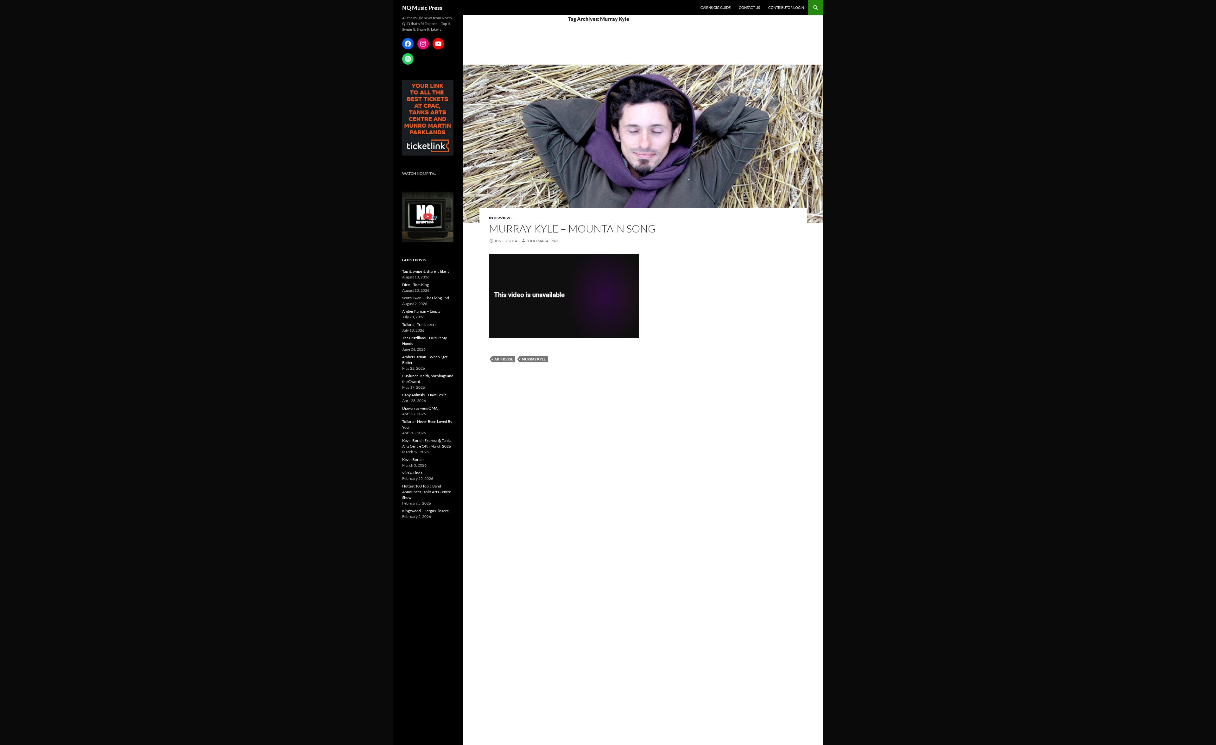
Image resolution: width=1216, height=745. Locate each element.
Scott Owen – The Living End (425, 298)
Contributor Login (786, 7)
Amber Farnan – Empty (421, 311)
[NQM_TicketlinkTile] (427, 117)
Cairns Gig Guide (715, 7)
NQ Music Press (422, 7)
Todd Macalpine (542, 241)
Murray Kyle (534, 359)
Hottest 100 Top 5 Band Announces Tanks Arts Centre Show (426, 492)
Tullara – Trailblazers (419, 324)
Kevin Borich (413, 459)
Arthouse (503, 359)
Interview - (500, 217)
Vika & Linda (412, 472)
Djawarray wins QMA (420, 408)
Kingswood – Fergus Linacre (425, 510)
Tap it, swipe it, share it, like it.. (426, 271)
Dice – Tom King (415, 284)
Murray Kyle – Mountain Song (572, 228)
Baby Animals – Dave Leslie (424, 394)
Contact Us (749, 7)
